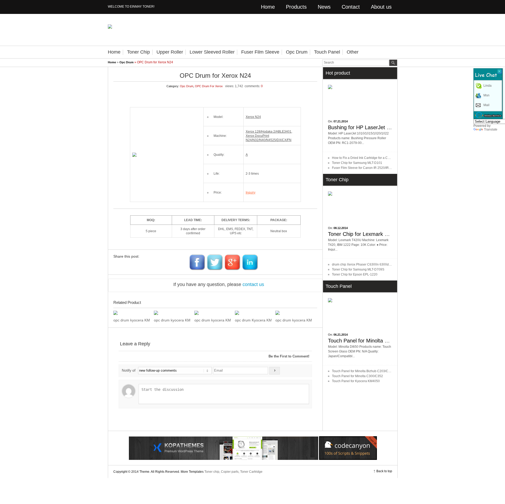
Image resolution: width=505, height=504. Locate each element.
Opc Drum (296, 52)
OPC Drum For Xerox (209, 86)
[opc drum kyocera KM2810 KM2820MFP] (212, 313)
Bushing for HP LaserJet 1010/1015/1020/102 (381, 127)
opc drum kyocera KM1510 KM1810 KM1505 (172, 320)
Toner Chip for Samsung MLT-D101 (357, 163)
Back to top (384, 471)
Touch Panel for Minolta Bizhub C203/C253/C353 (367, 371)
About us (381, 7)
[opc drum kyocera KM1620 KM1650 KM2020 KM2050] (293, 313)
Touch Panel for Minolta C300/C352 (357, 376)
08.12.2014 (341, 228)
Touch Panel (327, 52)
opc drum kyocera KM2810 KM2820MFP (212, 320)
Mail (486, 105)
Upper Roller (169, 52)
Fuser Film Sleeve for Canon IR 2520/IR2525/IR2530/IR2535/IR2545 (381, 168)
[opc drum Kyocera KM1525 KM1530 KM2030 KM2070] (253, 313)
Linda (487, 85)
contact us (253, 284)
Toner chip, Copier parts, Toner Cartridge (233, 472)
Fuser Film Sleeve (260, 52)
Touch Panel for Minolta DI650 (363, 341)
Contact (351, 7)
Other (352, 52)
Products (296, 7)
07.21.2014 (341, 121)
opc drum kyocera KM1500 (131, 320)
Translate (490, 129)
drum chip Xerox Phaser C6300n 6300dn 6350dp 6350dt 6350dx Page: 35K (386, 264)
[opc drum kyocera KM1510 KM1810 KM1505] (172, 313)
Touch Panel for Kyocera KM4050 (356, 381)
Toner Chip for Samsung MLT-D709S (358, 269)
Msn (486, 95)
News (324, 7)
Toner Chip (138, 52)
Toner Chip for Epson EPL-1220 (354, 274)
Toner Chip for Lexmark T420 (362, 234)
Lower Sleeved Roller (212, 52)
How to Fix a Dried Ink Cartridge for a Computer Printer (371, 158)
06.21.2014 (341, 334)
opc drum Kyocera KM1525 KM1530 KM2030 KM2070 (253, 320)
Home (268, 7)
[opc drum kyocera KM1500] (131, 313)
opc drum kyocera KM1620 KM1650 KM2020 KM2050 (293, 320)
